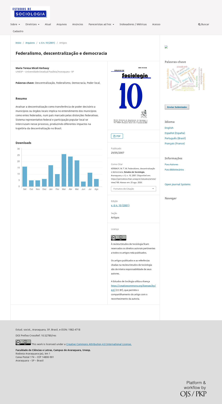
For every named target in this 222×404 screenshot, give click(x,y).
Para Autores (171, 164)
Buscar (204, 24)
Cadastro (18, 31)
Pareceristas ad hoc (100, 24)
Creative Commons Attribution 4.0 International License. (99, 344)
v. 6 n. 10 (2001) (47, 42)
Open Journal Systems (177, 184)
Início (18, 42)
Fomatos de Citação (123, 188)
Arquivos (62, 24)
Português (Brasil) (175, 138)
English (169, 127)
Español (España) (175, 133)
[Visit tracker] (166, 47)
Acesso (156, 24)
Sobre (14, 24)
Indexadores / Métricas (133, 24)
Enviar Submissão (177, 107)
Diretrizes (31, 24)
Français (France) (175, 143)
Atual (48, 24)
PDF (118, 136)
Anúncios (77, 24)
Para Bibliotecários (174, 169)
